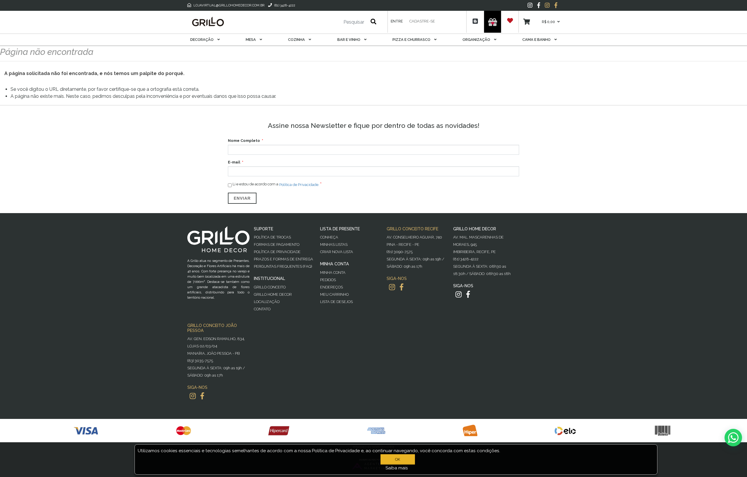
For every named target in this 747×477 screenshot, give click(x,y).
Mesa (251, 39)
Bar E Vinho (349, 39)
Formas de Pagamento (276, 244)
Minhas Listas (334, 244)
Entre (397, 21)
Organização (476, 39)
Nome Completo (244, 140)
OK (397, 459)
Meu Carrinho (334, 294)
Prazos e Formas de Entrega (283, 259)
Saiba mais (396, 468)
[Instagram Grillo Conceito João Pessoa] (192, 396)
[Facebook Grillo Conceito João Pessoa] (202, 396)
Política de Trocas (272, 237)
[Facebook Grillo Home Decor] (468, 294)
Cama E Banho (536, 39)
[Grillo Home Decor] (207, 21)
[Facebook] (538, 5)
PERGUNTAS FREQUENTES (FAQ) (283, 266)
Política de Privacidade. (299, 184)
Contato (262, 309)
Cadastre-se (422, 21)
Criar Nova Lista (336, 252)
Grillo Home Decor (273, 294)
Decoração (202, 39)
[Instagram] (530, 5)
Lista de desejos (336, 302)
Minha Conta (332, 272)
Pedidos (328, 280)
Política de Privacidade (277, 252)
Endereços (331, 287)
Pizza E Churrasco (411, 39)
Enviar (242, 198)
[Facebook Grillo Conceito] (556, 5)
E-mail (234, 162)
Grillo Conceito (270, 287)
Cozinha (297, 39)
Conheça (329, 237)
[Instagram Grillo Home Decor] (458, 294)
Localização (267, 302)
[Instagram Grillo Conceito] (547, 5)
